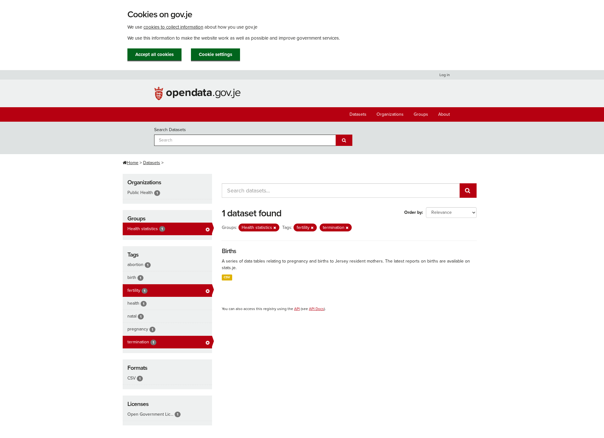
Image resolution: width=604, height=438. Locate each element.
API (297, 309)
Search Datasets (170, 129)
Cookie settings (215, 54)
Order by (413, 212)
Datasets (358, 114)
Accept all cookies (154, 54)
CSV (227, 277)
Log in (444, 75)
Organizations (390, 114)
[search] (468, 190)
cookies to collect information (173, 27)
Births (229, 251)
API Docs (316, 309)
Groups (421, 114)
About (444, 114)
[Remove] (274, 228)
